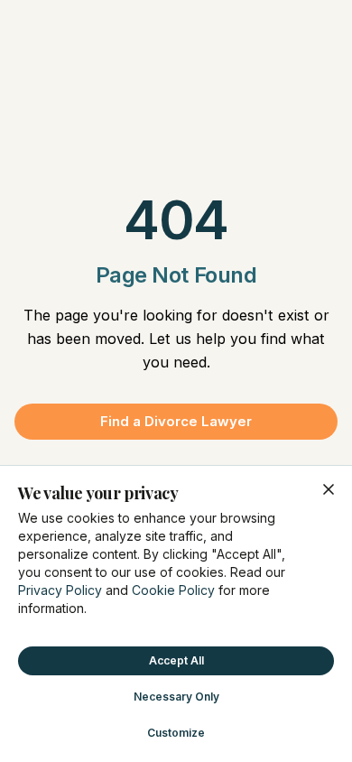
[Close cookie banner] (328, 489)
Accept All (176, 660)
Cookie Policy (173, 590)
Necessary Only (176, 696)
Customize (176, 732)
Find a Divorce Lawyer (176, 421)
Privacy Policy (60, 590)
